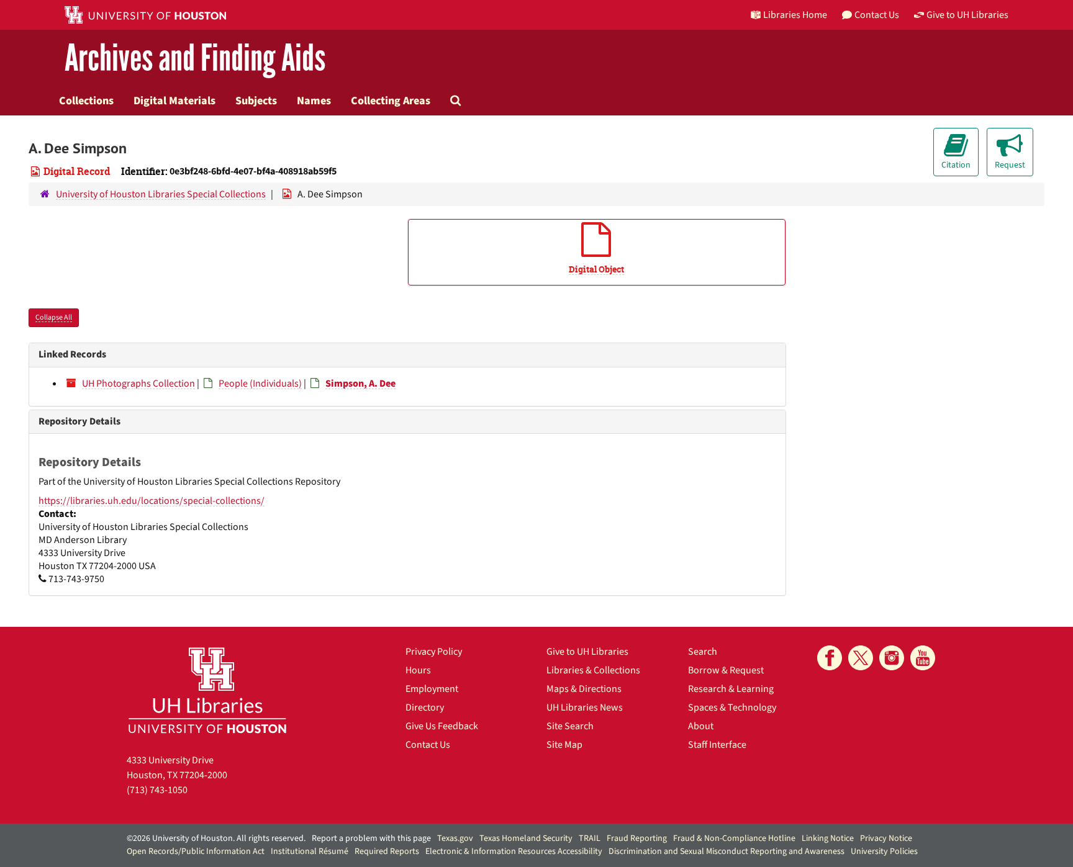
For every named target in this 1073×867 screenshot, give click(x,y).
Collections (86, 100)
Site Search (570, 726)
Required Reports (387, 851)
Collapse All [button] (53, 317)
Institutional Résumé (309, 851)
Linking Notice (828, 838)
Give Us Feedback (441, 726)
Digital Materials (174, 100)
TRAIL (589, 838)
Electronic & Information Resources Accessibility (513, 851)
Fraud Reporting (637, 838)
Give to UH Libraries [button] (967, 15)
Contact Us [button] (876, 15)
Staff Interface (717, 745)
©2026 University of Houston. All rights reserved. (216, 838)
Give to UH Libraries (587, 651)
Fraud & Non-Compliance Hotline (734, 838)
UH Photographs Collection (138, 383)
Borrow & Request (726, 670)
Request (1010, 165)
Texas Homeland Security (526, 838)
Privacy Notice (886, 838)
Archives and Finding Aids (195, 58)
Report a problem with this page (371, 838)
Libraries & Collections (593, 670)
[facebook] (829, 657)
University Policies (884, 851)
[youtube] (922, 657)
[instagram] (891, 657)
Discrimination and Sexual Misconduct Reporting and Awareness (726, 851)
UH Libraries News (584, 707)
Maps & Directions (584, 689)
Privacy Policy (433, 651)
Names (314, 100)
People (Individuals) (260, 383)
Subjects (256, 100)
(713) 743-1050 (157, 790)
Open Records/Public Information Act (196, 851)
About (700, 726)
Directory (424, 707)
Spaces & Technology (732, 707)
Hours (418, 670)
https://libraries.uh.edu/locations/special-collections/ (151, 501)
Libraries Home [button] (795, 15)
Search (702, 651)
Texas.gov (455, 838)
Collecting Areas (390, 100)
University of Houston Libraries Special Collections (161, 194)
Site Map (564, 745)
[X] (860, 657)
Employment (431, 689)
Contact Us (427, 745)
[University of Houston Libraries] (207, 690)
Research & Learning (731, 689)
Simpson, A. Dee (360, 383)
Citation (956, 165)
